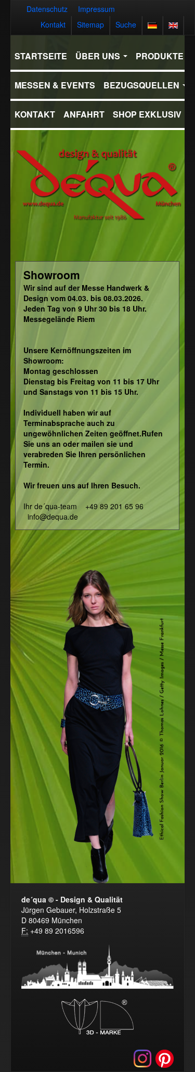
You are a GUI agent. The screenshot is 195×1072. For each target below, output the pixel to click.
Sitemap (90, 24)
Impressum (96, 9)
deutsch (152, 25)
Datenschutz (47, 9)
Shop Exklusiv (147, 114)
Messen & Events (55, 85)
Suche (125, 24)
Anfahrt (84, 114)
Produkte (161, 56)
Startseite (41, 56)
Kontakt (53, 24)
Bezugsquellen (142, 85)
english (173, 25)
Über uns (98, 56)
